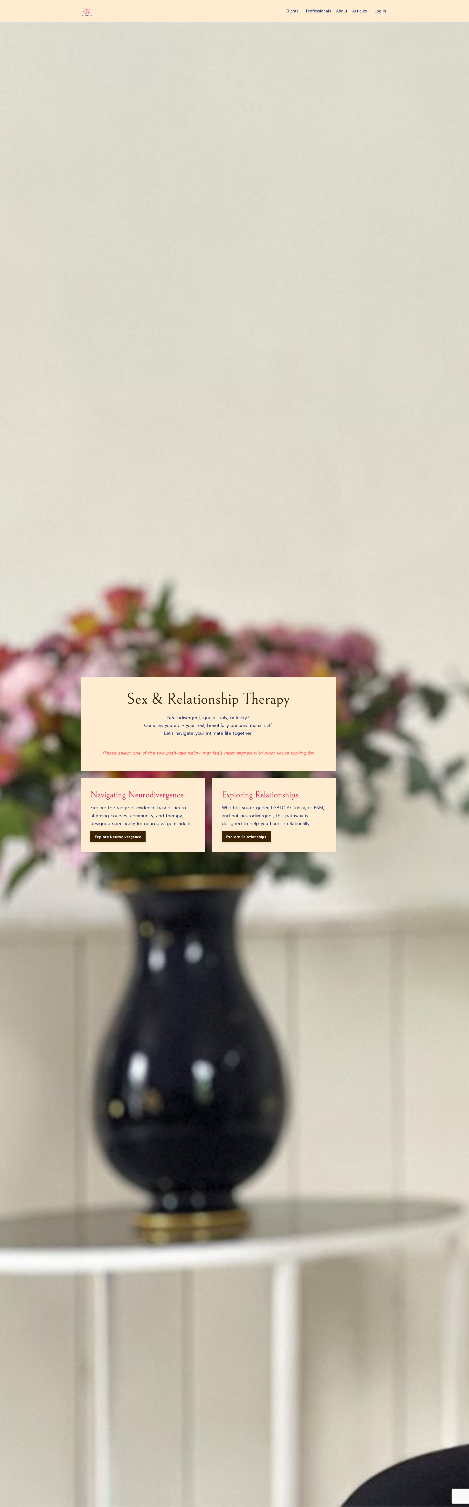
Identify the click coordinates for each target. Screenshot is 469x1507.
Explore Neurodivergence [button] (118, 836)
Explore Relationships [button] (246, 836)
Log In (380, 11)
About (341, 11)
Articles (359, 11)
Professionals (318, 11)
